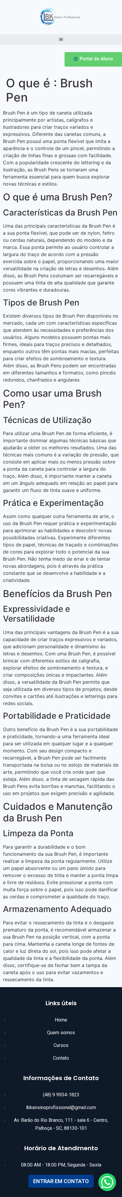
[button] (61, 39)
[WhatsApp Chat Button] (107, 1182)
